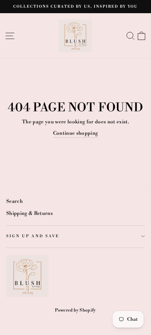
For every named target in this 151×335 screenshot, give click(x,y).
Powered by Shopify (75, 310)
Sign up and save (32, 236)
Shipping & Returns (29, 213)
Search (14, 201)
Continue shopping (75, 133)
